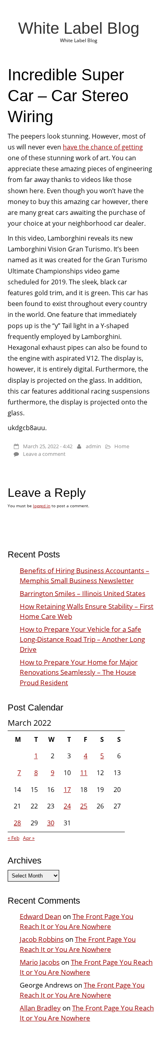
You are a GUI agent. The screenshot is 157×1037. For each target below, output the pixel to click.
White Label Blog (78, 28)
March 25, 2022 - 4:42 (47, 446)
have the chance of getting (103, 147)
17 (67, 789)
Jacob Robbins (42, 939)
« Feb (13, 838)
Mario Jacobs (40, 962)
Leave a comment (44, 453)
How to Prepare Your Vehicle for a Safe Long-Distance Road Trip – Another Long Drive (82, 639)
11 (83, 772)
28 (17, 823)
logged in (41, 505)
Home (121, 446)
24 (67, 806)
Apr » (29, 838)
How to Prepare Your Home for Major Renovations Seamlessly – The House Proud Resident (79, 672)
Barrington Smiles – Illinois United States (82, 593)
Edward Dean (40, 916)
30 (50, 823)
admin (93, 446)
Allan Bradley (40, 1008)
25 (83, 806)
